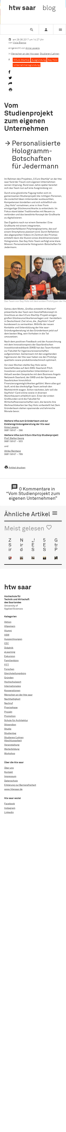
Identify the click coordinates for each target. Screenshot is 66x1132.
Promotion (10, 716)
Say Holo (53, 60)
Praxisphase (11, 707)
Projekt (8, 712)
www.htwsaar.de (13, 789)
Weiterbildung (11, 749)
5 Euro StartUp (21, 60)
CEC (6, 643)
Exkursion (9, 656)
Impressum (10, 776)
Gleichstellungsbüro (15, 673)
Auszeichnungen (13, 639)
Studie (7, 729)
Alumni (8, 631)
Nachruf (8, 703)
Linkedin (9, 812)
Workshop (9, 753)
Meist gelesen (28, 528)
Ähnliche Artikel (31, 514)
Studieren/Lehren (49, 54)
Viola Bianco (19, 43)
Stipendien (10, 725)
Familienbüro (11, 660)
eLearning (9, 652)
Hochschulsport (12, 682)
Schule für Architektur (16, 720)
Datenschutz (11, 781)
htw (32, 8)
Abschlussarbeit (13, 740)
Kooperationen (12, 690)
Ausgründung (39, 60)
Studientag (10, 733)
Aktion (7, 622)
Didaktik (8, 648)
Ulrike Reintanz (12, 451)
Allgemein (9, 626)
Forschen (9, 669)
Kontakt (8, 772)
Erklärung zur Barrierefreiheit (20, 785)
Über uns (9, 768)
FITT (6, 665)
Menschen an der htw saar (25, 54)
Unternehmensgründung (27, 65)
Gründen (9, 678)
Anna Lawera (33, 48)
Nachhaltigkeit (12, 699)
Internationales (12, 686)
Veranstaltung (11, 745)
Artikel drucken (14, 468)
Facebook (9, 804)
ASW (6, 635)
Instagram (9, 808)
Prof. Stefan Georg (14, 438)
